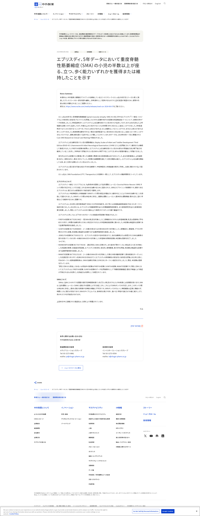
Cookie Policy (14, 514)
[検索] (164, 3)
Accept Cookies (167, 511)
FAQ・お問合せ (147, 3)
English (158, 3)
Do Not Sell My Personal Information (145, 511)
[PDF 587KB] (136, 326)
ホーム (36, 19)
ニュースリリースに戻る (72, 368)
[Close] (196, 511)
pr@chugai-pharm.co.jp (75, 356)
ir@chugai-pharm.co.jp (117, 356)
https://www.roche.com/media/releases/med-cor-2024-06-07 (89, 106)
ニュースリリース (44, 19)
